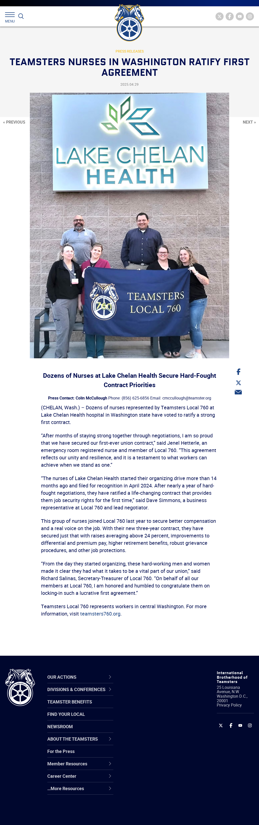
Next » (249, 122)
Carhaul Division (147, 743)
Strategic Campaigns (152, 706)
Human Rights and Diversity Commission (153, 803)
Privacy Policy (229, 705)
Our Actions (145, 677)
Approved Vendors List (154, 743)
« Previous (14, 122)
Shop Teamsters (147, 718)
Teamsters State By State (157, 694)
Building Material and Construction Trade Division (152, 731)
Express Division (147, 767)
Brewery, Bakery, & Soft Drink (154, 718)
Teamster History (148, 718)
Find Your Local (66, 714)
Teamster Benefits (69, 702)
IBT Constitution (147, 743)
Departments (144, 731)
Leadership (142, 706)
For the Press (61, 751)
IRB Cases (141, 755)
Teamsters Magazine (152, 706)
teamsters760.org (100, 613)
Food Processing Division (156, 779)
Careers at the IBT (149, 706)
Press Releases (130, 51)
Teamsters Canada (150, 731)
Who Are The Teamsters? (156, 694)
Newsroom (60, 726)
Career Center (148, 677)
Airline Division (145, 694)
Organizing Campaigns (154, 694)
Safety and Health (149, 718)
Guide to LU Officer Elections (150, 754)
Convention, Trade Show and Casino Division (155, 754)
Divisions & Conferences (146, 676)
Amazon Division (148, 706)
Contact (139, 694)
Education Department (153, 706)
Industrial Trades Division (156, 815)
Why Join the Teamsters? (156, 694)
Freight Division (146, 791)
